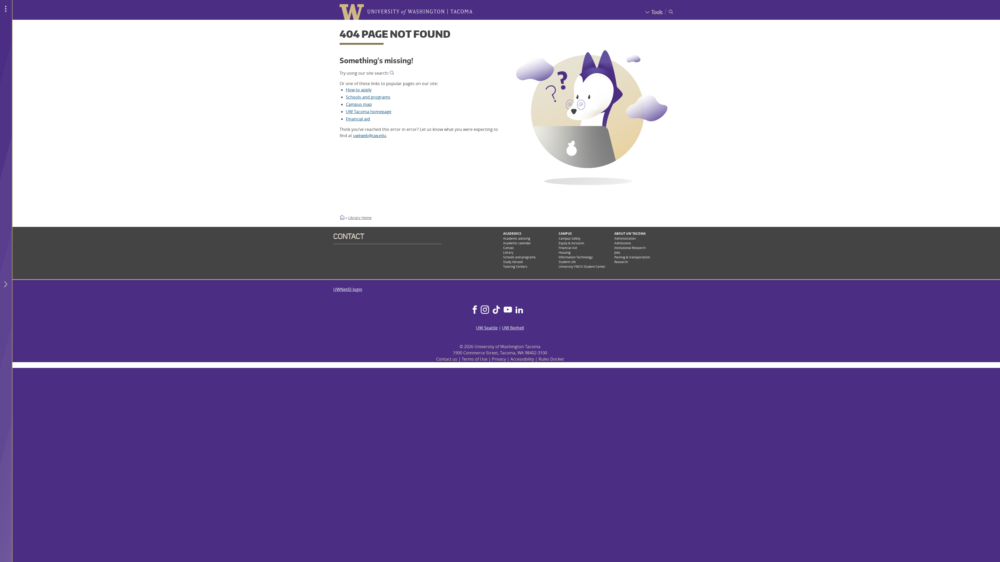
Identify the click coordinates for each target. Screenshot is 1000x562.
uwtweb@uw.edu (369, 135)
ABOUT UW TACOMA (630, 233)
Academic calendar (517, 243)
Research (621, 262)
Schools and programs (368, 97)
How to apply (359, 90)
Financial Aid (568, 248)
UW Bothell (513, 328)
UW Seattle (487, 328)
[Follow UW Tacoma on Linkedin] (519, 310)
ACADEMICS (512, 233)
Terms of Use (475, 359)
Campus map (359, 104)
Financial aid (358, 119)
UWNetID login (347, 289)
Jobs (617, 252)
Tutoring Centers (515, 266)
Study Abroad (513, 262)
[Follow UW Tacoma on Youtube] (508, 310)
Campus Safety (569, 238)
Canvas (508, 248)
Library (508, 252)
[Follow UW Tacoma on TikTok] (496, 310)
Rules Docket (551, 359)
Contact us (446, 359)
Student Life (567, 262)
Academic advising (516, 238)
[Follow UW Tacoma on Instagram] (484, 310)
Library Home (360, 217)
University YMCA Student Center (582, 266)
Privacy (499, 359)
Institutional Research (630, 248)
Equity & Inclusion (571, 243)
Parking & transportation (632, 257)
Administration (625, 238)
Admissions (622, 243)
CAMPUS (565, 233)
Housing (565, 252)
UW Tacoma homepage (368, 111)
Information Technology (576, 257)
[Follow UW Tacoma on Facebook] (475, 310)
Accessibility (522, 359)
